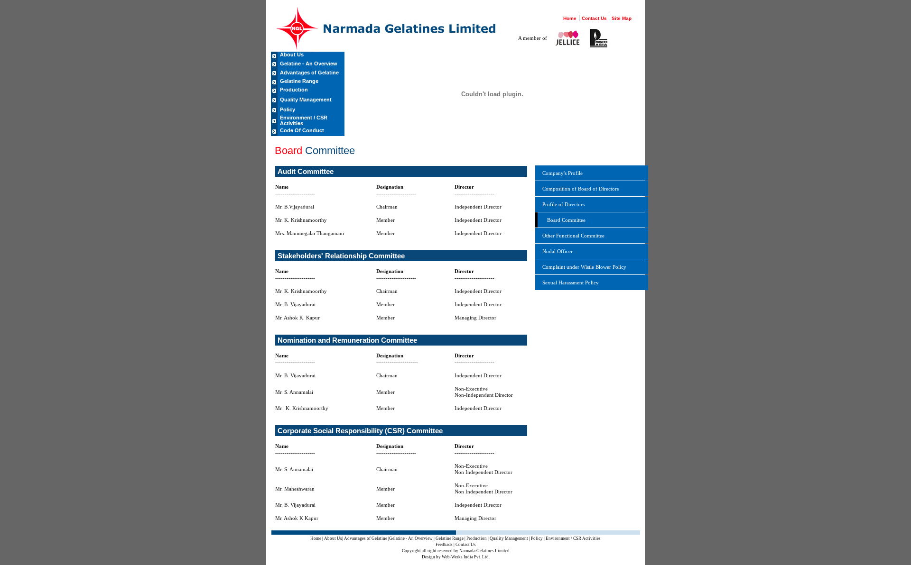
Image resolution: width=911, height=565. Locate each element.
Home (569, 18)
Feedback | (445, 544)
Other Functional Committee (573, 235)
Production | (477, 538)
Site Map (622, 18)
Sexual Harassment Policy (570, 282)
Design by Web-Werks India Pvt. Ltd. (456, 557)
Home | (317, 538)
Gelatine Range (299, 81)
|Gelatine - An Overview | (411, 538)
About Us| (333, 538)
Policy (287, 109)
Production (294, 89)
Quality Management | (510, 538)
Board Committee (566, 220)
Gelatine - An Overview (308, 63)
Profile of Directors (563, 204)
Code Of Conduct (302, 130)
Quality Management (306, 99)
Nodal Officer (557, 251)
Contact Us (595, 18)
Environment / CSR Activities (303, 120)
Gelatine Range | (450, 538)
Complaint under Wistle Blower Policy (584, 267)
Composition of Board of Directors (580, 188)
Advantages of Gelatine (309, 72)
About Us (292, 54)
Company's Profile (562, 173)
